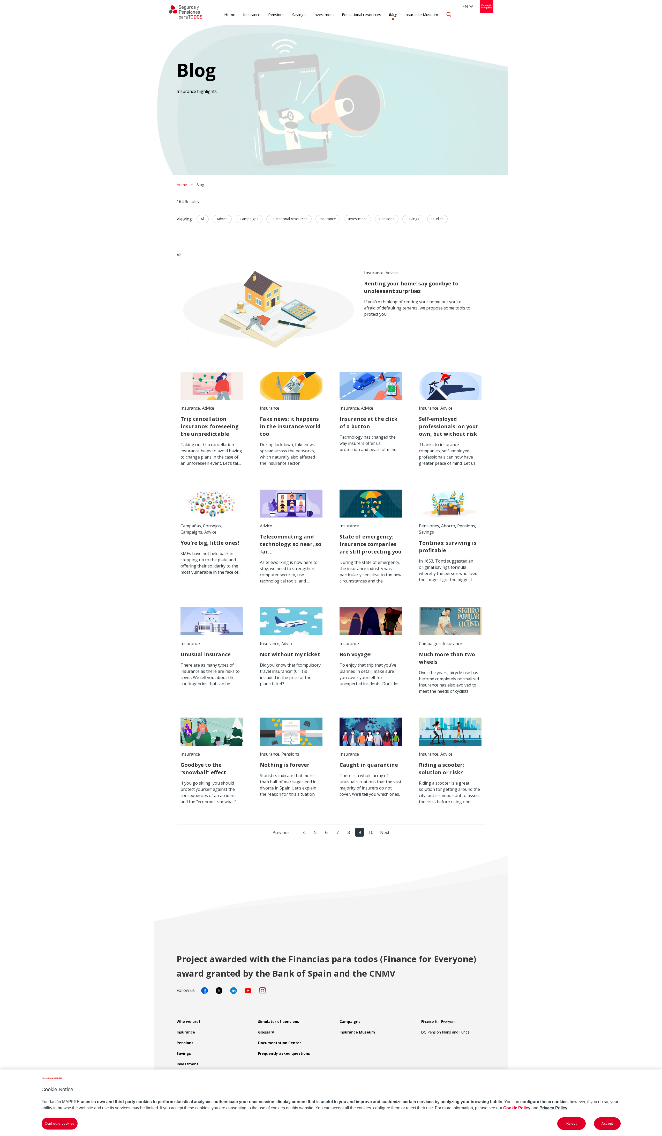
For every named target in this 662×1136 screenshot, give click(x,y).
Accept (607, 1123)
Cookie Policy (516, 1108)
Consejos (212, 526)
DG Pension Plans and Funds (445, 1032)
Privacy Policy (553, 1108)
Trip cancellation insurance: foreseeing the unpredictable (209, 426)
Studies (437, 218)
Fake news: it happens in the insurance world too (290, 426)
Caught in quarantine (369, 764)
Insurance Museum (421, 14)
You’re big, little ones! (209, 542)
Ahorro (448, 526)
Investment (323, 14)
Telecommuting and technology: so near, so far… (290, 544)
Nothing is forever (285, 764)
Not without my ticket (290, 654)
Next (384, 832)
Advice (222, 218)
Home (229, 14)
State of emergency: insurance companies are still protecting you (371, 544)
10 (370, 832)
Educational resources (361, 14)
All (203, 218)
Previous (281, 832)
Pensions (276, 14)
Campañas (190, 526)
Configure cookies (59, 1123)
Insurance (251, 14)
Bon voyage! (356, 654)
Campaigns (249, 218)
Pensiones (429, 526)
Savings (299, 14)
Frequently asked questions (284, 1053)
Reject (571, 1123)
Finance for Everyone (438, 1021)
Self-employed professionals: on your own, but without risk (448, 426)
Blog (393, 14)
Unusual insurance (205, 654)
